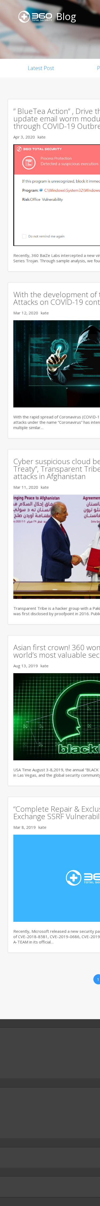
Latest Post (41, 68)
